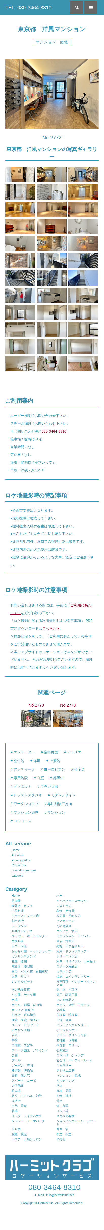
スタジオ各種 (65, 1116)
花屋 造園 (19, 961)
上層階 (54, 761)
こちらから (51, 628)
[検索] (76, 7)
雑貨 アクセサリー (70, 946)
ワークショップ (26, 804)
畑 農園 (62, 1106)
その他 (60, 1139)
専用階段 (21, 778)
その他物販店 (21, 989)
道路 (59, 1101)
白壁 (40, 778)
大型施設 (18, 1085)
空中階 (19, 761)
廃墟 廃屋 (19, 1134)
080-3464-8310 (54, 431)
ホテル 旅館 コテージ (73, 1005)
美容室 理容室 (66, 1015)
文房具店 (18, 941)
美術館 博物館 (22, 1070)
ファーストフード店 (25, 916)
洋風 (36, 761)
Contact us (19, 865)
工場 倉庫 (63, 1020)
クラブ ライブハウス (27, 1116)
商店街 (16, 1101)
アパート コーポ (24, 1080)
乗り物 (16, 1129)
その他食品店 (65, 1000)
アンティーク (24, 769)
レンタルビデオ (22, 981)
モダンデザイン (63, 795)
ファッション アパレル (73, 936)
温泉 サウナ (21, 976)
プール (16, 1060)
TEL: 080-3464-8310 (28, 7)
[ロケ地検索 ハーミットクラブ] (52, 1178)
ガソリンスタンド (24, 956)
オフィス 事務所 (23, 1010)
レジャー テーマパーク (28, 1121)
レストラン (63, 906)
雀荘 (15, 1035)
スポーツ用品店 (66, 966)
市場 (15, 1000)
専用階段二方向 (59, 804)
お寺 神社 (63, 1096)
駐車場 (16, 1091)
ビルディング (65, 1080)
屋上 (59, 1085)
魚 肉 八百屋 (66, 989)
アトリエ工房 (65, 1070)
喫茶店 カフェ (22, 906)
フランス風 (49, 787)
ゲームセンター (66, 1030)
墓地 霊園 (63, 1091)
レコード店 (19, 946)
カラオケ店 (63, 971)
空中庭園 (51, 752)
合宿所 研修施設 (24, 1015)
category (17, 875)
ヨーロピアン (54, 769)
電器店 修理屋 (22, 966)
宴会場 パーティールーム (74, 1060)
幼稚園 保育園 (66, 1040)
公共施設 (62, 1050)
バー (59, 895)
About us (18, 855)
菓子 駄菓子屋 (66, 995)
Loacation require (24, 870)
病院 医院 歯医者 (25, 1020)
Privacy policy (21, 860)
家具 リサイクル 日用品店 (76, 961)
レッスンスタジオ (28, 795)
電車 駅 (62, 1129)
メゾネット (22, 787)
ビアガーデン (65, 921)
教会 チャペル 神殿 (27, 1096)
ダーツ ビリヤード (25, 1025)
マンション (56, 812)
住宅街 (79, 769)
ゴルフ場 (62, 1111)
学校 (15, 1040)
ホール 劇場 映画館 (27, 1005)
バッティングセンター (71, 1025)
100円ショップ (22, 931)
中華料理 (18, 911)
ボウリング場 (21, 1030)
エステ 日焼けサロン (27, 1139)
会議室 (60, 1010)
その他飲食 (63, 926)
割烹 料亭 (18, 921)
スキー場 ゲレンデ (70, 1055)
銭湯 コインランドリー (73, 976)
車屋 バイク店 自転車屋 (30, 971)
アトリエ (74, 752)
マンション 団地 (52, 42)
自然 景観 (19, 1106)
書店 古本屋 (65, 941)
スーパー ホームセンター (30, 936)
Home (16, 850)
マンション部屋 (26, 812)
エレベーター (24, 752)
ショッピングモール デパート (76, 1122)
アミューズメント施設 (71, 1035)
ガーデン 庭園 (22, 1065)
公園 (15, 1055)
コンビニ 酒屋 (66, 931)
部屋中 (58, 778)
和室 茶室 (63, 1134)
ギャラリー (63, 1065)
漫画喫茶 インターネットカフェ (76, 983)
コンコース (22, 821)
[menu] (90, 7)
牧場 (15, 1111)
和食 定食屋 (65, 911)
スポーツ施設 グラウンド (30, 1050)
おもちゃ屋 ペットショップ (31, 951)
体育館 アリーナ (68, 1045)
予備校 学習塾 (22, 1045)
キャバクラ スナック (71, 901)
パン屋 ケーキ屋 (24, 995)
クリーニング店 (66, 956)
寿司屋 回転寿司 (68, 916)
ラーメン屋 (19, 926)
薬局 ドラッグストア (71, 951)
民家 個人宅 (21, 1075)
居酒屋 (16, 901)
